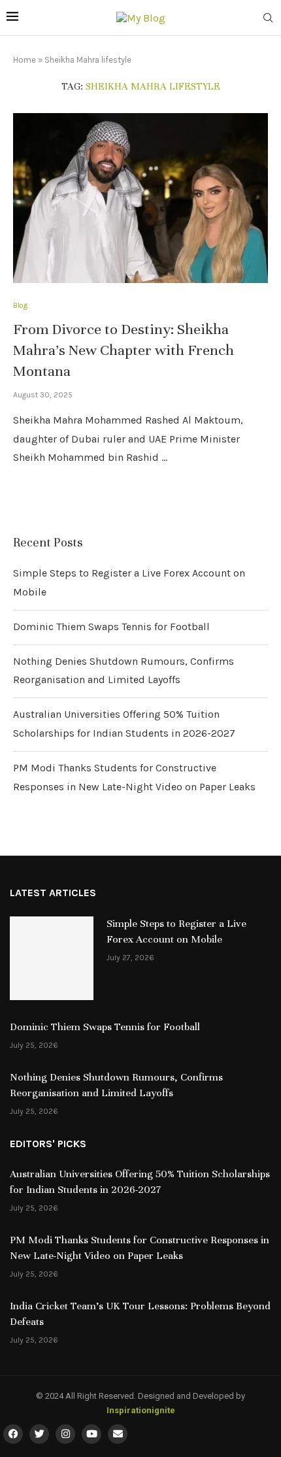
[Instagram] (65, 1434)
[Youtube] (91, 1434)
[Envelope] (117, 1434)
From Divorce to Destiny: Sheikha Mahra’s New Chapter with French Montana (123, 350)
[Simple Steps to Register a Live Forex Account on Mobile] (51, 958)
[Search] (267, 18)
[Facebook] (13, 1434)
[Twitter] (39, 1434)
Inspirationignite (141, 1410)
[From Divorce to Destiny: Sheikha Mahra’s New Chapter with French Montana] (140, 198)
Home (24, 60)
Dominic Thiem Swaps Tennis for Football (111, 626)
